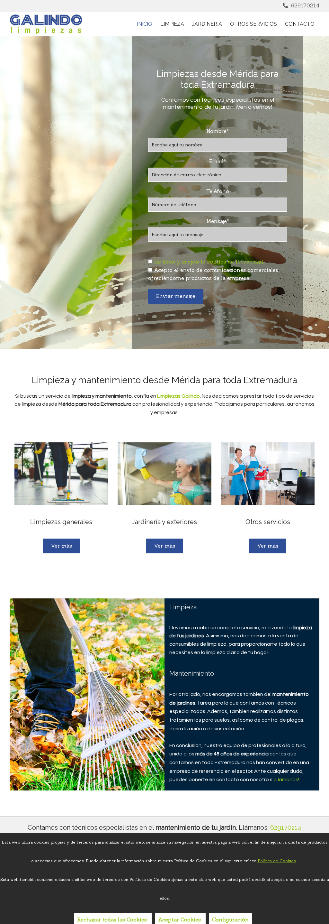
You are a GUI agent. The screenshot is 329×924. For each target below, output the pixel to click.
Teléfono (217, 191)
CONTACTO (300, 24)
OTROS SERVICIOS (253, 24)
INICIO (144, 24)
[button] (61, 546)
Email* (217, 161)
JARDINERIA (207, 24)
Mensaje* (217, 221)
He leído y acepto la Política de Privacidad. (209, 261)
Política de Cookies (277, 860)
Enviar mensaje (175, 296)
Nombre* (217, 131)
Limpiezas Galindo (178, 396)
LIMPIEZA (172, 24)
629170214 (305, 5)
